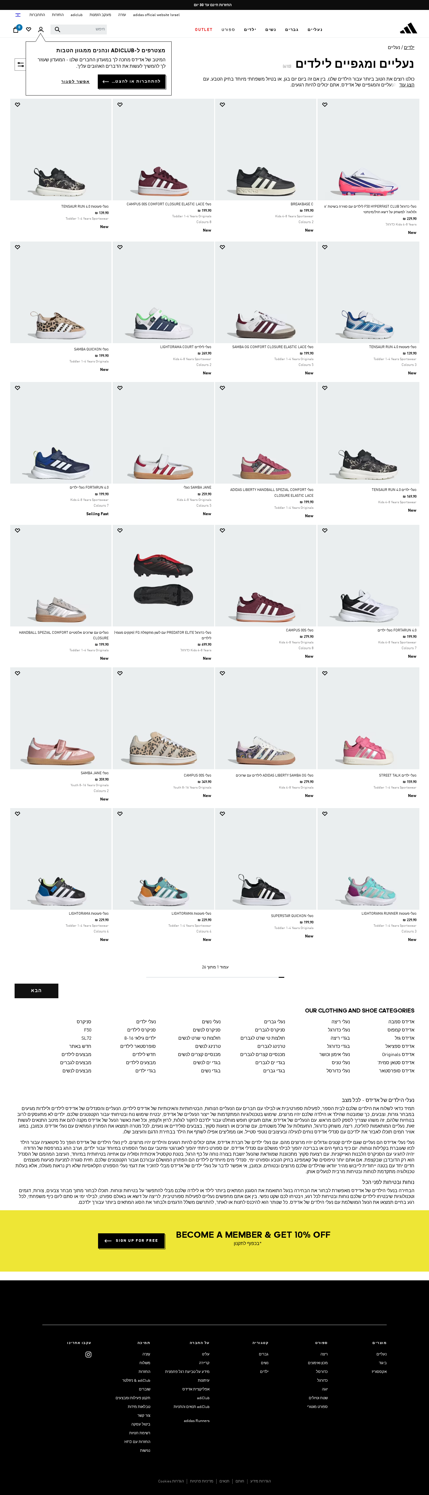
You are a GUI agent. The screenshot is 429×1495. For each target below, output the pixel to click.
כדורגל (322, 1381)
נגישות (145, 1451)
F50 (87, 1030)
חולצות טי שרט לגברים (262, 1038)
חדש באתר (80, 1046)
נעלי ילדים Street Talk (397, 775)
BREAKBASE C (302, 204)
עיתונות (204, 1381)
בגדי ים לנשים (207, 1063)
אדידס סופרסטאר (396, 1071)
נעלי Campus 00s (299, 630)
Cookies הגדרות (171, 1481)
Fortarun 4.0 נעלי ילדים (89, 487)
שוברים (144, 1389)
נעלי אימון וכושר (334, 1055)
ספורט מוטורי (317, 1407)
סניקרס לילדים (141, 1030)
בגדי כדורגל (338, 1046)
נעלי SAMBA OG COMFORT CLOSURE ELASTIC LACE (272, 347)
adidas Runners (197, 1421)
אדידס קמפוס (401, 1030)
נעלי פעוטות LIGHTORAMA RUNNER (389, 914)
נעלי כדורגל (339, 1030)
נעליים (394, 48)
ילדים (409, 48)
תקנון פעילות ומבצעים (133, 1398)
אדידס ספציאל (400, 1046)
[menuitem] (315, 29)
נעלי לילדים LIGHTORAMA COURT (185, 347)
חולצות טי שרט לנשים (199, 1038)
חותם (240, 1481)
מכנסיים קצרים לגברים (262, 1055)
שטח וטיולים (318, 1398)
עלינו (206, 1354)
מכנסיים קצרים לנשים (199, 1055)
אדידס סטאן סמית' (395, 1063)
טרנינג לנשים (208, 1046)
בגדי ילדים (145, 1071)
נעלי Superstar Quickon (292, 916)
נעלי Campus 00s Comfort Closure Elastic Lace (169, 204)
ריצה (324, 1354)
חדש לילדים (144, 1055)
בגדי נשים (211, 1071)
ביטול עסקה (140, 1424)
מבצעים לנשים (76, 1071)
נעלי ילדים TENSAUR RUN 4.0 (394, 490)
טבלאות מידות (139, 1407)
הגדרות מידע (260, 1481)
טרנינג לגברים (271, 1046)
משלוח (144, 1363)
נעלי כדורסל (338, 1071)
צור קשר (143, 1416)
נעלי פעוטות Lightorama (191, 914)
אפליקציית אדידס (196, 1389)
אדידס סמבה (401, 1022)
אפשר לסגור (75, 82)
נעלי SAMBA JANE (95, 773)
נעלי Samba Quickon (91, 349)
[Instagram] (88, 1354)
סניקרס (84, 1022)
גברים (263, 1354)
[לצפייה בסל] (15, 31)
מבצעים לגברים (75, 1063)
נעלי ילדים (146, 1022)
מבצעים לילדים (76, 1055)
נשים (264, 1363)
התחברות (37, 15)
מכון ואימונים (318, 1363)
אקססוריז (379, 1372)
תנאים (224, 1481)
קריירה (204, 1363)
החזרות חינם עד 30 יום (213, 5)
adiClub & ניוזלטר (136, 1381)
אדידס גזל (404, 1038)
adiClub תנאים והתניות (192, 1407)
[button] (315, 29)
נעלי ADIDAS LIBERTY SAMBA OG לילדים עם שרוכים (274, 775)
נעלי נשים (211, 1022)
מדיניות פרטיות (201, 1481)
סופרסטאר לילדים (138, 1046)
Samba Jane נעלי (197, 487)
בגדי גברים (274, 1071)
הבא (36, 991)
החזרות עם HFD (137, 1442)
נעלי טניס (341, 1063)
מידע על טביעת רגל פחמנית (187, 1372)
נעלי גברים (274, 1022)
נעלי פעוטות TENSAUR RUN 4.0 (85, 207)
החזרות (144, 1372)
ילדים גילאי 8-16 (140, 1038)
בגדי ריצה (340, 1038)
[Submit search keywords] (57, 29)
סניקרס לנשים (207, 1030)
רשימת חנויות (139, 1433)
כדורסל (322, 1372)
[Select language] (17, 15)
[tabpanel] (214, 553)
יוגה (325, 1389)
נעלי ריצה (341, 1022)
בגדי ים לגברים (270, 1063)
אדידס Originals (398, 1055)
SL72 (86, 1038)
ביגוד (383, 1363)
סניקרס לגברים (270, 1030)
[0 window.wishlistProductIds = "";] (29, 30)
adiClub (203, 1398)
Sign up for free (137, 1241)
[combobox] (78, 29)
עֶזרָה (146, 1354)
